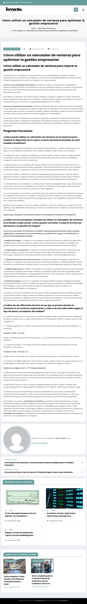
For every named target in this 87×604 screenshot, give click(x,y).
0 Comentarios (54, 49)
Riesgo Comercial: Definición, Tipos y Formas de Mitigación (19, 534)
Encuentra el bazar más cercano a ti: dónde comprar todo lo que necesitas (39, 472)
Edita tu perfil (60, 438)
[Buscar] (83, 10)
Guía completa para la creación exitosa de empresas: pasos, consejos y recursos (42, 580)
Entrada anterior (11, 460)
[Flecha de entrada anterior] (81, 462)
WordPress (40, 600)
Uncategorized (10, 561)
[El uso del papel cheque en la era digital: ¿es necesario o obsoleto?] (22, 497)
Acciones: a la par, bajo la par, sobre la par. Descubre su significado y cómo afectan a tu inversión (62, 514)
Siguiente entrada (11, 469)
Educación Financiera (11, 49)
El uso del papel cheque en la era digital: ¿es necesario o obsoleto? (20, 514)
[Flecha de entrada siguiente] (81, 472)
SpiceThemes (64, 600)
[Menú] (76, 10)
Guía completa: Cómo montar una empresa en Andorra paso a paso (14, 580)
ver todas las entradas (39, 443)
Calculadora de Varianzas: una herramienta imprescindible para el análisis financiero (39, 463)
